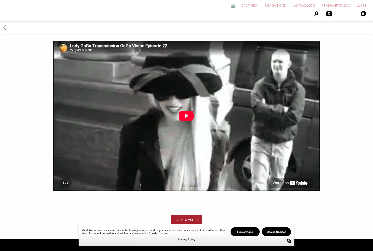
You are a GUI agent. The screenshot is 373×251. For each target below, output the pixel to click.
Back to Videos (187, 220)
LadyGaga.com (303, 5)
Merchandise (275, 5)
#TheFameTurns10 (336, 5)
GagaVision (250, 5)
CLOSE (361, 5)
